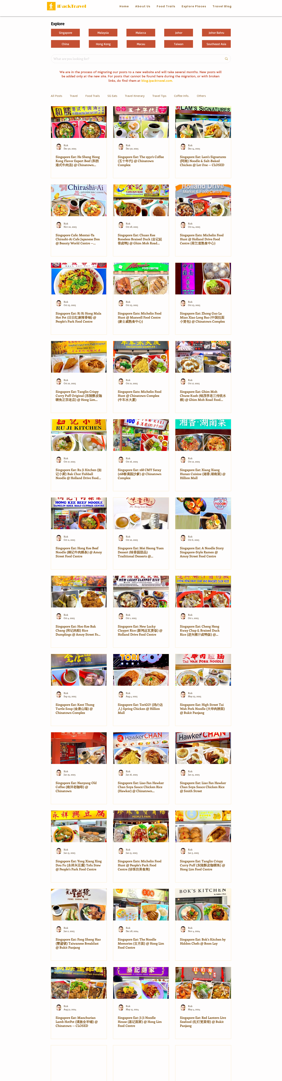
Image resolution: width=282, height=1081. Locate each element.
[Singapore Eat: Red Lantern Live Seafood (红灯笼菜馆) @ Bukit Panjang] (203, 983)
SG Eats (112, 96)
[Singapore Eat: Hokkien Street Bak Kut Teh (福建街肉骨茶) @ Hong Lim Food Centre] (203, 1061)
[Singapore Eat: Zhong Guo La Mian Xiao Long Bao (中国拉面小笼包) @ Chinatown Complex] (203, 278)
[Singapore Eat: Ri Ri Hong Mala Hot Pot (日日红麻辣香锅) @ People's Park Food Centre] (79, 278)
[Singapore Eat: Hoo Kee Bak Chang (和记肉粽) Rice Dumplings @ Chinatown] (79, 591)
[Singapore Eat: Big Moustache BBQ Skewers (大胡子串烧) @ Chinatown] (141, 1061)
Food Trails (92, 96)
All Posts (56, 96)
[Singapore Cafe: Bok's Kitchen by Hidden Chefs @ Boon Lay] (203, 904)
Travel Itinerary (135, 96)
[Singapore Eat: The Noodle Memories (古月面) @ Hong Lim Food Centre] (141, 904)
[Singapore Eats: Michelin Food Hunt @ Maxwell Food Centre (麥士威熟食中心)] (141, 278)
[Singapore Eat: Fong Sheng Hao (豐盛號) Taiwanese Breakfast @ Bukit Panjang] (79, 904)
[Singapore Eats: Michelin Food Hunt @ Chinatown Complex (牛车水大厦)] (141, 357)
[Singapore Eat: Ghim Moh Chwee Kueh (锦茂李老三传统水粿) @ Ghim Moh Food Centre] (203, 357)
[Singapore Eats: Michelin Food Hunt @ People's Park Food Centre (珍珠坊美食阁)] (141, 826)
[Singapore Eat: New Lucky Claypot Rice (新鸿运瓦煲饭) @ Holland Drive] (141, 591)
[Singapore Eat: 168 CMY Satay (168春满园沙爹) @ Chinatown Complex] (141, 435)
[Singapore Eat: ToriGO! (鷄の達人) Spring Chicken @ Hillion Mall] (141, 670)
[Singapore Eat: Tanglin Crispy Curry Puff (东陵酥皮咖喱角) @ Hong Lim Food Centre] (203, 826)
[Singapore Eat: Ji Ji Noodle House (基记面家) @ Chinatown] (141, 983)
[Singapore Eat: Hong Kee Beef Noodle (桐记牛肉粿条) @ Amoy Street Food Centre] (79, 513)
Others (201, 96)
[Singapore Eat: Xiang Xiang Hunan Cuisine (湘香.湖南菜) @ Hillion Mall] (203, 435)
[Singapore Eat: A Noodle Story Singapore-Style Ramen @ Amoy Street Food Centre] (203, 513)
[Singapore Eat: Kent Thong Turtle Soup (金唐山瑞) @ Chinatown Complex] (79, 670)
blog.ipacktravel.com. (157, 80)
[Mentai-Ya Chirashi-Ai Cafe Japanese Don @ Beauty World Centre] (79, 200)
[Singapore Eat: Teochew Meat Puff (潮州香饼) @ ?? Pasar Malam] (79, 1061)
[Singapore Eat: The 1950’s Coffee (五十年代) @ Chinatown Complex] (141, 122)
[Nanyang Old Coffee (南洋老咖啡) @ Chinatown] (79, 748)
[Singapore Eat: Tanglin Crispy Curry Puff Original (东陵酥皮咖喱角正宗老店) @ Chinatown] (79, 357)
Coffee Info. (181, 96)
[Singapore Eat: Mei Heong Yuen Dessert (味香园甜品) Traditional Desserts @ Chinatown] (141, 513)
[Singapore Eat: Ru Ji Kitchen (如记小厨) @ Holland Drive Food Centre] (79, 435)
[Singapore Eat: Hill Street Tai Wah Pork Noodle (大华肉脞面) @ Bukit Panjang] (203, 670)
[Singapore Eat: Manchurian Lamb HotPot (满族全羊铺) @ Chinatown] (79, 983)
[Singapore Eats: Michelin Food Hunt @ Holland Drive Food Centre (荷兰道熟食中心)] (203, 200)
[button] (166, 6)
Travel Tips (159, 96)
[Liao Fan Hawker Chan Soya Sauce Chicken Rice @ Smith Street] (203, 748)
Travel (74, 96)
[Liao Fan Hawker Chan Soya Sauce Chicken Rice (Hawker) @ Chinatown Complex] (141, 748)
